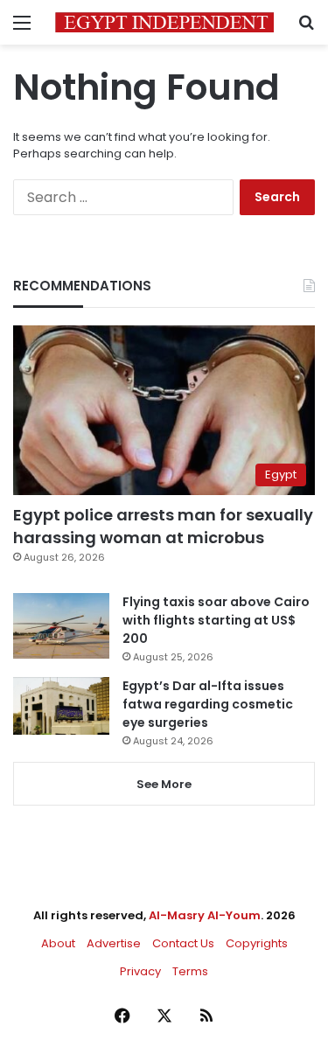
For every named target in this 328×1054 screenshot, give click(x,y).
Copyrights (257, 943)
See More (164, 784)
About (58, 943)
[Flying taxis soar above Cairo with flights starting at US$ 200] (61, 626)
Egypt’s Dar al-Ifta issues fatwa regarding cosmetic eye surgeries (207, 704)
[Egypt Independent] (164, 22)
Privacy (140, 971)
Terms (190, 971)
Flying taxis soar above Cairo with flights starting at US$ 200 (216, 620)
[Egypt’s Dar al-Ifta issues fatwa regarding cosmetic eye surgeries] (61, 706)
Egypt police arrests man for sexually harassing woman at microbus (163, 526)
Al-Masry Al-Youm (205, 915)
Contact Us (183, 943)
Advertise (114, 943)
